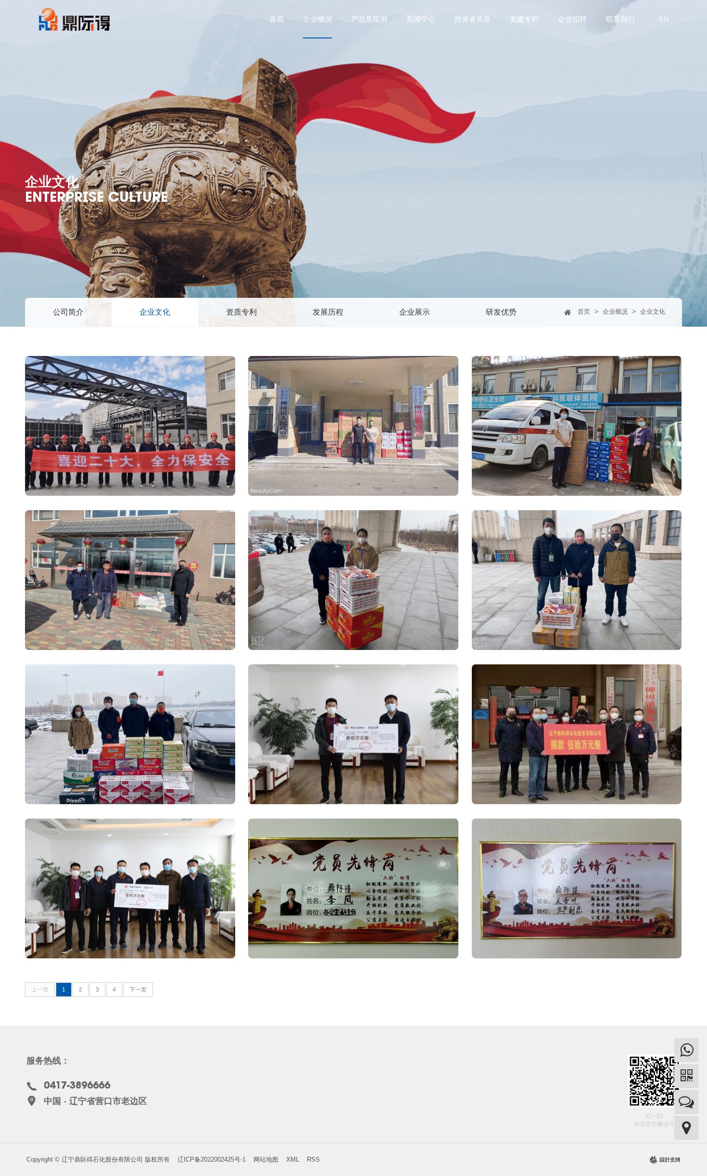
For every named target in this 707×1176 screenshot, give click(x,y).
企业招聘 (572, 19)
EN (664, 19)
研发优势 (501, 312)
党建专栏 (524, 19)
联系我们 (620, 19)
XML (292, 1159)
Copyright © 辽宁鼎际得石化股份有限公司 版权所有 (98, 1159)
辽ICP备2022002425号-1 (211, 1159)
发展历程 (328, 312)
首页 (276, 19)
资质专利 (241, 312)
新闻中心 (420, 19)
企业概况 (317, 19)
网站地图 (265, 1159)
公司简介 (68, 312)
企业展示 (414, 312)
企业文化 (154, 312)
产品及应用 (369, 19)
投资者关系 (472, 19)
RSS (313, 1159)
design (665, 1163)
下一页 (138, 989)
